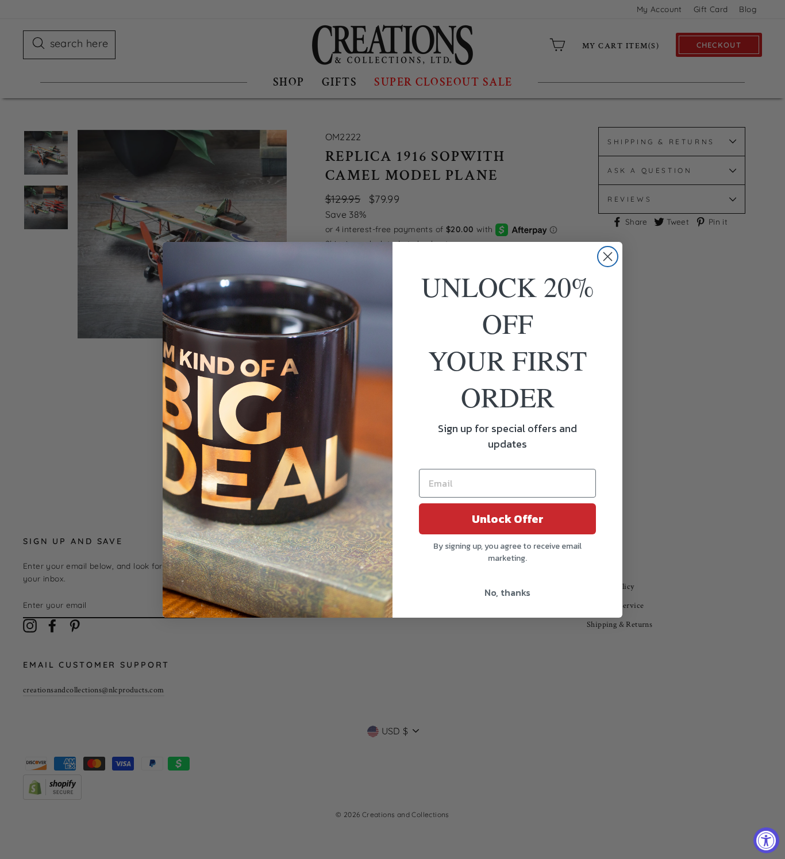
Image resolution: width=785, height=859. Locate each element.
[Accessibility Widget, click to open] (766, 840)
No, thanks (507, 592)
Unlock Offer (508, 518)
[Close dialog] (608, 256)
